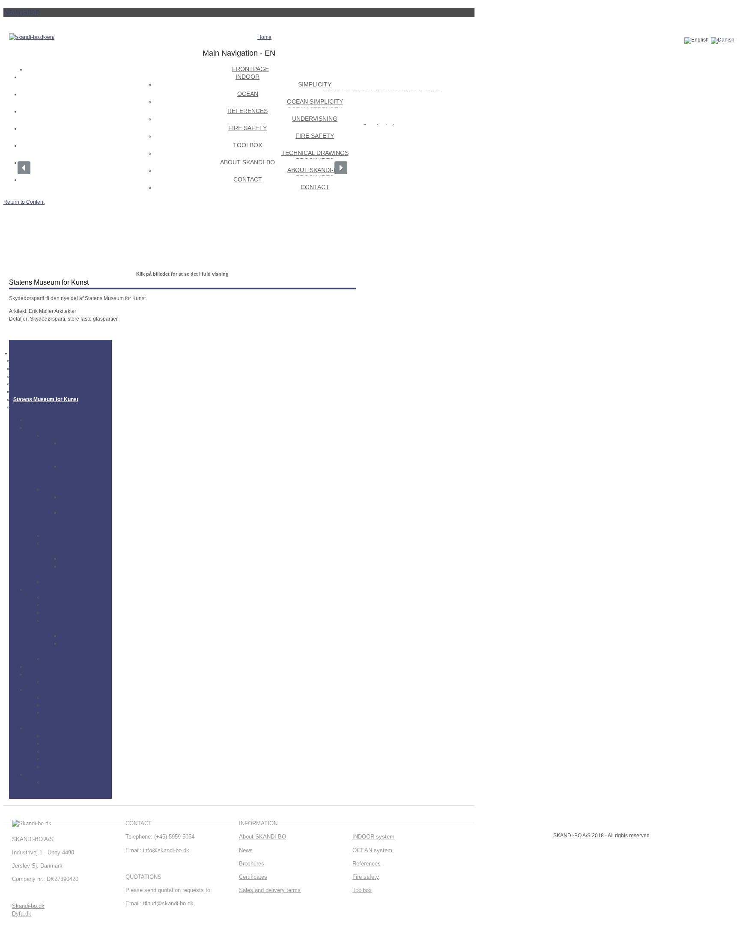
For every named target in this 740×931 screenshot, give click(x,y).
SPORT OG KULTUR (35, 353)
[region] (182, 168)
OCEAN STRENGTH (67, 605)
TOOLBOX (38, 690)
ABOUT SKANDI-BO (49, 728)
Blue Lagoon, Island (36, 407)
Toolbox (362, 890)
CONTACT (38, 774)
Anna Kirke (26, 361)
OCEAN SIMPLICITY (67, 597)
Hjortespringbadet (34, 384)
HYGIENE (54, 535)
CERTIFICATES (61, 751)
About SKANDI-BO (262, 836)
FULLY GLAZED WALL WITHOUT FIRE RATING (79, 474)
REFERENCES (61, 613)
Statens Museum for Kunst (45, 399)
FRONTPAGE (41, 420)
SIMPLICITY (57, 435)
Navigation (21, 12)
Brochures (251, 863)
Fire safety (365, 877)
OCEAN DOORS (79, 636)
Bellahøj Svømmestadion (42, 369)
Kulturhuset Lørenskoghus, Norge (52, 392)
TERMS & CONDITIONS (71, 767)
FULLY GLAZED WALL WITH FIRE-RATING (81, 450)
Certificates (253, 877)
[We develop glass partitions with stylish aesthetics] (31, 37)
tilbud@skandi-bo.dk (168, 903)
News (246, 850)
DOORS (69, 559)
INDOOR (36, 428)
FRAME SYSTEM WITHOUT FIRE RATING (80, 520)
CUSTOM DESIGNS (66, 582)
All (12, 795)
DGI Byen (24, 376)
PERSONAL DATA (64, 759)
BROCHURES (60, 659)
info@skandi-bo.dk (166, 850)
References (366, 863)
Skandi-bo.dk (28, 906)
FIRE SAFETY (42, 674)
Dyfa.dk (21, 913)
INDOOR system (373, 836)
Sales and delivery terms (270, 890)
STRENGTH (57, 489)
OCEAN (35, 589)
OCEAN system (372, 850)
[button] (24, 167)
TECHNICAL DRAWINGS (72, 697)
